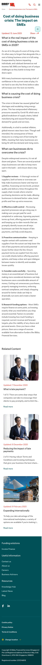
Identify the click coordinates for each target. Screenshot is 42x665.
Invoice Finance (8, 549)
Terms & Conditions (9, 632)
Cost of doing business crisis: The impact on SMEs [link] (23, 9)
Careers (5, 570)
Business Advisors (10, 574)
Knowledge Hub (9, 586)
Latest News (7, 591)
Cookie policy (7, 622)
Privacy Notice (7, 627)
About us (6, 565)
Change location (11, 639)
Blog (4, 595)
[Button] (34, 5)
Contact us (6, 561)
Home (3, 9)
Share (32, 33)
